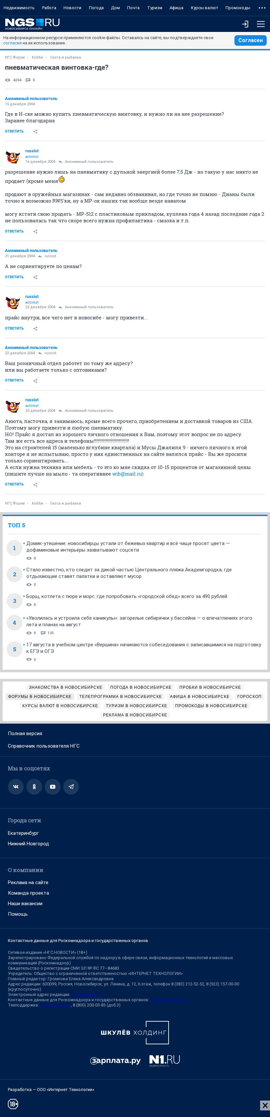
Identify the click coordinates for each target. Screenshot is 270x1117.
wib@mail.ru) (128, 473)
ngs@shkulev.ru (86, 994)
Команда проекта (28, 893)
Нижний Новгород (28, 844)
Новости (72, 7)
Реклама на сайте (28, 882)
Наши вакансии (25, 903)
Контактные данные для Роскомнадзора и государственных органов (78, 940)
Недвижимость (19, 7)
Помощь (18, 914)
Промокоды (238, 7)
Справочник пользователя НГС (44, 746)
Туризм (154, 7)
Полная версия (25, 733)
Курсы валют (204, 7)
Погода (96, 7)
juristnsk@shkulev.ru (169, 999)
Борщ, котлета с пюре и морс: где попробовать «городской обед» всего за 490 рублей (126, 596)
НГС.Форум (15, 57)
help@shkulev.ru (55, 1005)
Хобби (37, 57)
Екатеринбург (23, 833)
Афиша (176, 7)
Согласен (250, 40)
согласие (12, 42)
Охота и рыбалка (65, 57)
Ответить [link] (14, 131)
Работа (49, 7)
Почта (133, 7)
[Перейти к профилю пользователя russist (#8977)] (13, 156)
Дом (115, 7)
